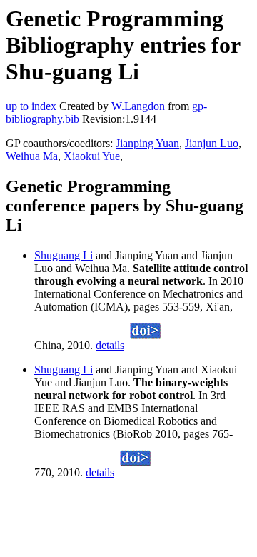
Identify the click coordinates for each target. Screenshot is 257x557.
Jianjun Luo (211, 143)
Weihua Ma (32, 156)
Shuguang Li (63, 255)
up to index (31, 106)
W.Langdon (138, 106)
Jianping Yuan (147, 143)
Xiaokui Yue (92, 156)
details (110, 345)
